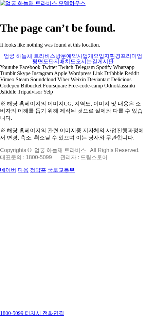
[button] (73, 11)
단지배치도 (62, 61)
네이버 (8, 170)
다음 (23, 170)
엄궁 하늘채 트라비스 (29, 56)
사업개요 (88, 56)
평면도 (40, 61)
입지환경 (110, 56)
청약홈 (38, 170)
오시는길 (86, 61)
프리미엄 (131, 56)
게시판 (105, 61)
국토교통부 (61, 170)
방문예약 (66, 56)
